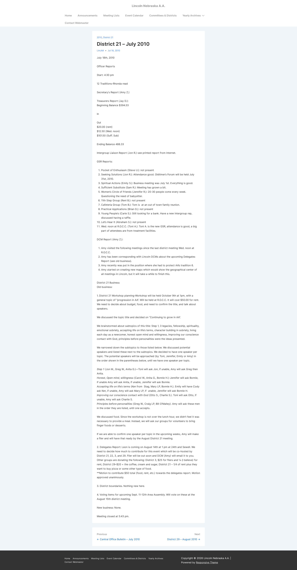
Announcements (87, 15)
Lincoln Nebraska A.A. (148, 6)
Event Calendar (134, 15)
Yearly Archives (192, 15)
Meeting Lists (111, 15)
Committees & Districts (163, 15)
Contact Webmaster (76, 22)
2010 (99, 37)
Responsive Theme (207, 562)
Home (68, 15)
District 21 (108, 37)
